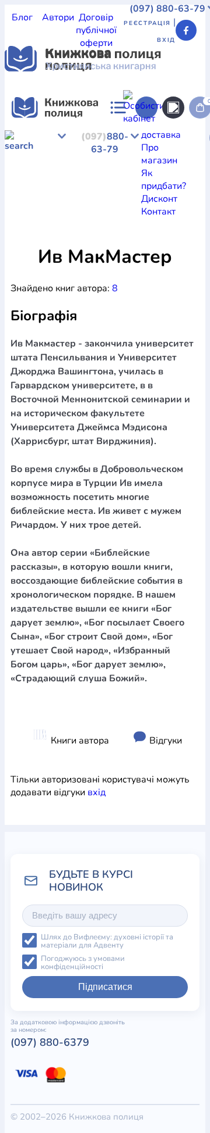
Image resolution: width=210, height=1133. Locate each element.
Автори (58, 17)
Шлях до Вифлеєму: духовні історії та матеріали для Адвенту (107, 941)
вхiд (97, 792)
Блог (22, 17)
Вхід (166, 40)
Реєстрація (147, 23)
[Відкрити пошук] (173, 107)
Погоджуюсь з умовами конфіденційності (83, 963)
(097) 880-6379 (49, 1042)
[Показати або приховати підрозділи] (140, 243)
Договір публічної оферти (96, 30)
